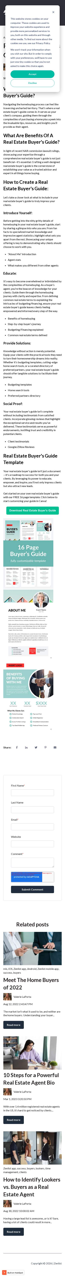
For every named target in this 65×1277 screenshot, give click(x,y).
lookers (40, 1168)
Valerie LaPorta (22, 996)
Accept (32, 74)
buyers (17, 972)
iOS (10, 968)
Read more (13, 1024)
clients (23, 1172)
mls (5, 968)
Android (31, 968)
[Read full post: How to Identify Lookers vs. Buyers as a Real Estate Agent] (32, 1148)
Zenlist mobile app (48, 968)
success (7, 972)
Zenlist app (20, 968)
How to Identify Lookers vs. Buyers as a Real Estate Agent (31, 1187)
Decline (32, 82)
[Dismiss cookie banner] (53, 12)
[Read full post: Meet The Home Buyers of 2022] (32, 948)
